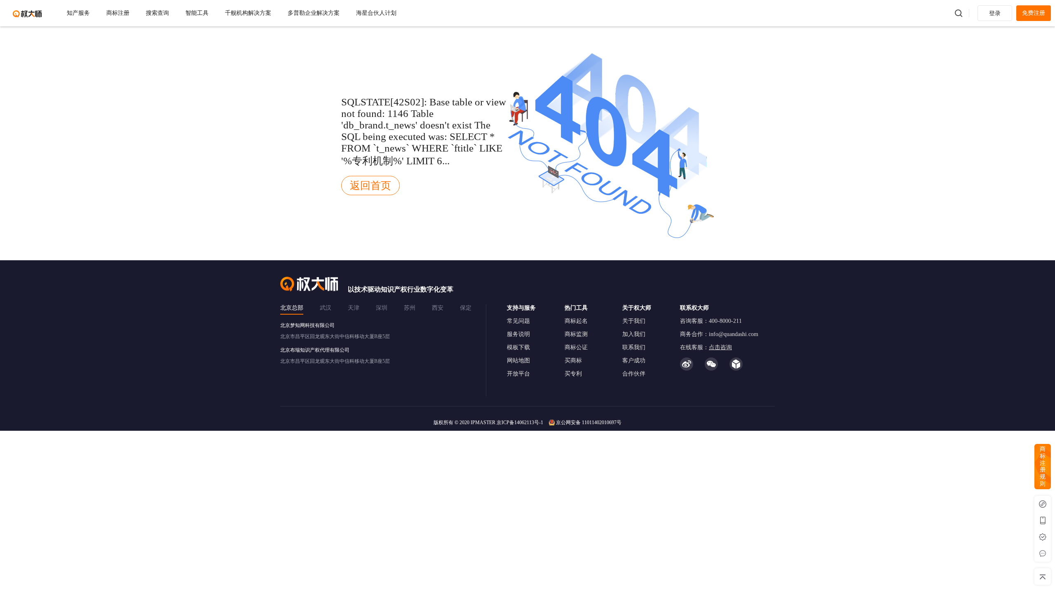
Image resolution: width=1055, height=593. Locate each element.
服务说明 (518, 334)
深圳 (381, 308)
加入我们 (633, 334)
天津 (353, 308)
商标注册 (117, 13)
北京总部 (291, 308)
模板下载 (518, 347)
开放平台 (518, 374)
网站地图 (518, 360)
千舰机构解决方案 (248, 13)
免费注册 (1033, 13)
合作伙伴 (633, 374)
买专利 (573, 374)
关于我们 (633, 321)
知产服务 (78, 13)
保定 (465, 308)
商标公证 (576, 347)
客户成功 (633, 360)
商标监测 (576, 334)
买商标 (573, 360)
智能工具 (197, 13)
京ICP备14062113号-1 (520, 422)
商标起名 (576, 321)
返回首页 (370, 185)
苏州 (409, 308)
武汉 (325, 308)
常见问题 (518, 321)
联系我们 (633, 347)
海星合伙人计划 (376, 13)
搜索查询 (157, 13)
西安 (437, 308)
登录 (995, 13)
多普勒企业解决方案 (314, 13)
